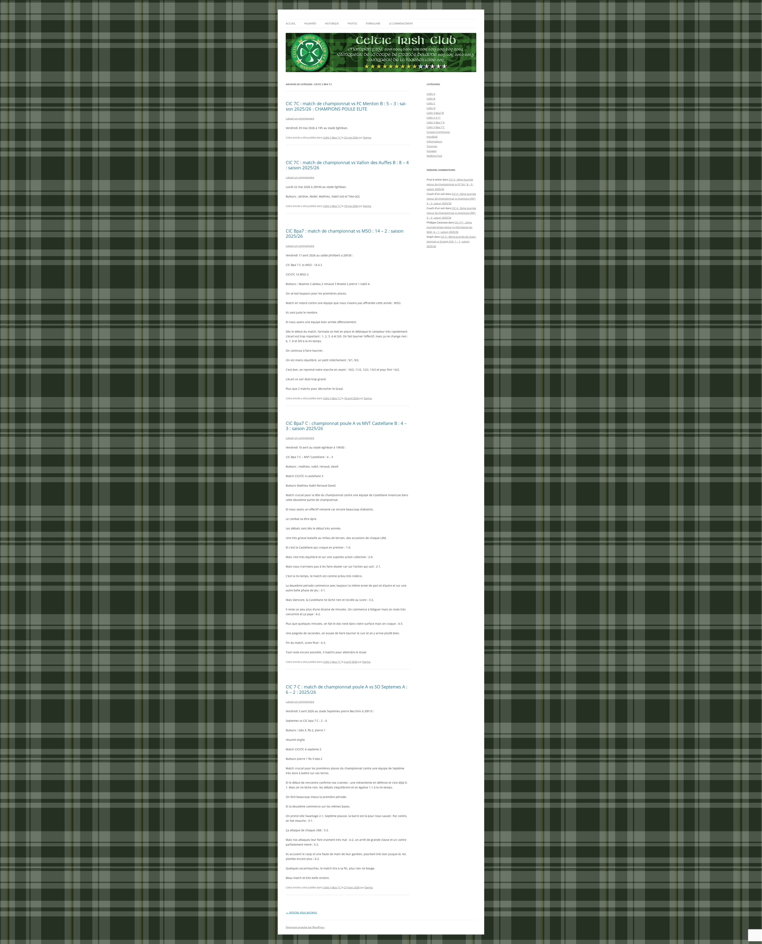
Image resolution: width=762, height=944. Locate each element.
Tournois (432, 146)
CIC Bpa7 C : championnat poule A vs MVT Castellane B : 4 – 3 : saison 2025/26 (346, 425)
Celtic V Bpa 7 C (332, 137)
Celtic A (431, 94)
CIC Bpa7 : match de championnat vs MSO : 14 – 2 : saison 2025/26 (345, 233)
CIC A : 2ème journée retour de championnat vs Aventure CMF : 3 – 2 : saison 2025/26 (451, 198)
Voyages (432, 151)
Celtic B (431, 98)
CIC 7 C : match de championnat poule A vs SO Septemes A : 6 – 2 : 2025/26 (346, 689)
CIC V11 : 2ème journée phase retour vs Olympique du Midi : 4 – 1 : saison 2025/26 (449, 227)
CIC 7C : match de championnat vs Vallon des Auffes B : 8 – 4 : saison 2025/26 (347, 164)
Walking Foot (434, 156)
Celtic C (431, 103)
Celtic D (431, 108)
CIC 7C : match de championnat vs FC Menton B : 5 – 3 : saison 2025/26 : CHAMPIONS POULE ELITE (346, 106)
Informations (434, 141)
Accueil (290, 23)
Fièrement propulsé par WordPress (305, 927)
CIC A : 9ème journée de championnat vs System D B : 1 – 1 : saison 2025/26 (451, 241)
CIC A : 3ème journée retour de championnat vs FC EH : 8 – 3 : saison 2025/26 (450, 184)
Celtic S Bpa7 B (435, 113)
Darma (367, 137)
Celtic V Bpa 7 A (435, 122)
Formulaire (373, 23)
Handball (432, 137)
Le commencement (401, 23)
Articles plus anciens (301, 912)
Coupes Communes (438, 132)
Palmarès (310, 23)
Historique (332, 23)
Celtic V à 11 (434, 117)
